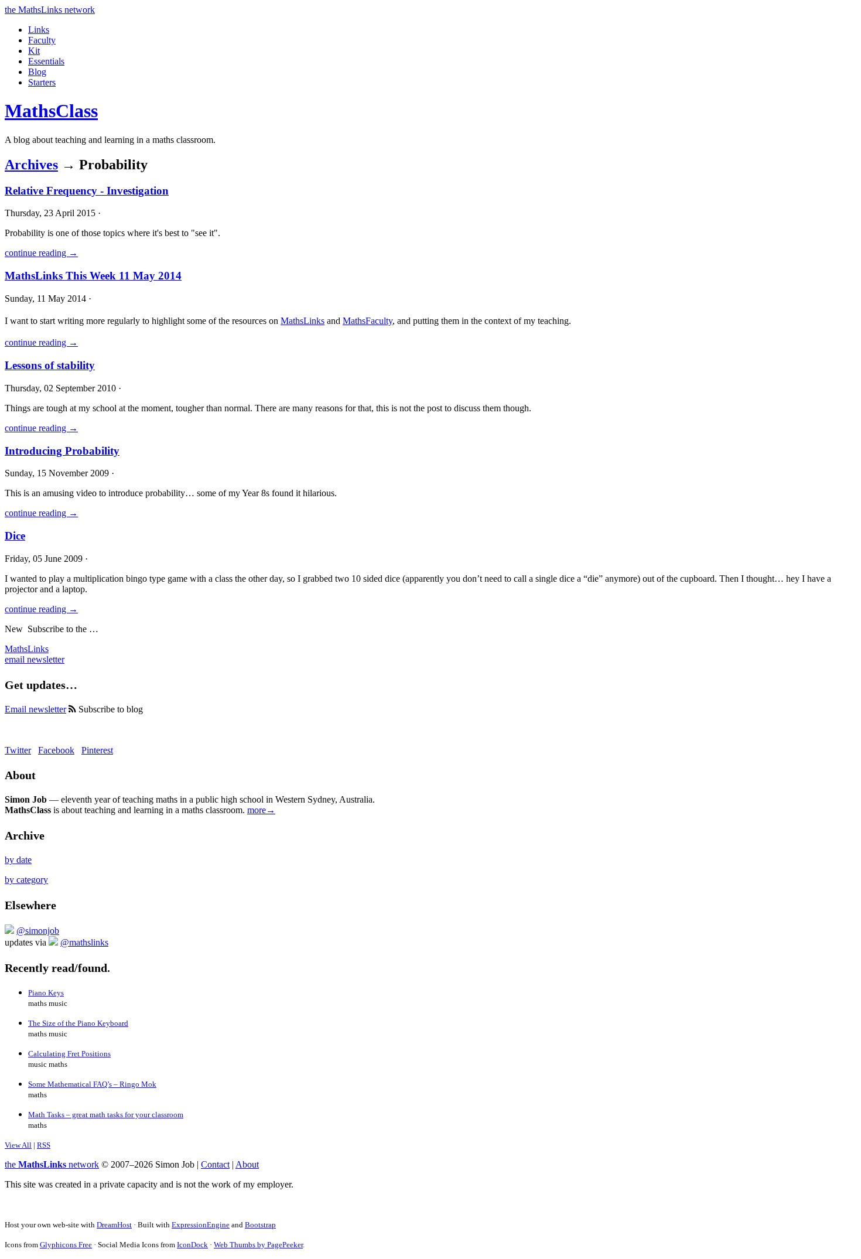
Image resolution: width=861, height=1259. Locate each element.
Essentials (46, 61)
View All (18, 1145)
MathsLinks (302, 321)
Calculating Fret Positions (69, 1053)
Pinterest (97, 750)
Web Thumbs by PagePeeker (258, 1244)
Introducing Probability (62, 451)
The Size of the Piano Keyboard (78, 1023)
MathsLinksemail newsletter (34, 654)
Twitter (18, 750)
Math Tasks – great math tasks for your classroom (105, 1114)
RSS (43, 1145)
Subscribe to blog (109, 709)
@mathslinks (84, 942)
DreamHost (114, 1224)
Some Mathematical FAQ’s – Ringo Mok (92, 1084)
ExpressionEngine (201, 1224)
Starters (42, 82)
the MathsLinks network (50, 10)
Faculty (42, 40)
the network (52, 1164)
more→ (261, 810)
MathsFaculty (367, 321)
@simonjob (37, 931)
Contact (215, 1164)
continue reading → (41, 253)
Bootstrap (260, 1224)
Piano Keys (46, 992)
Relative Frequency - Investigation (87, 191)
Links (38, 30)
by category (26, 880)
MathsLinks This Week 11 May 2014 (93, 275)
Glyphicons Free (66, 1244)
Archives (31, 164)
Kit (34, 51)
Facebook (56, 750)
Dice (15, 536)
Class (51, 110)
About (247, 1164)
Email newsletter (35, 709)
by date (18, 860)
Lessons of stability (50, 365)
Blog (37, 72)
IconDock (192, 1244)
